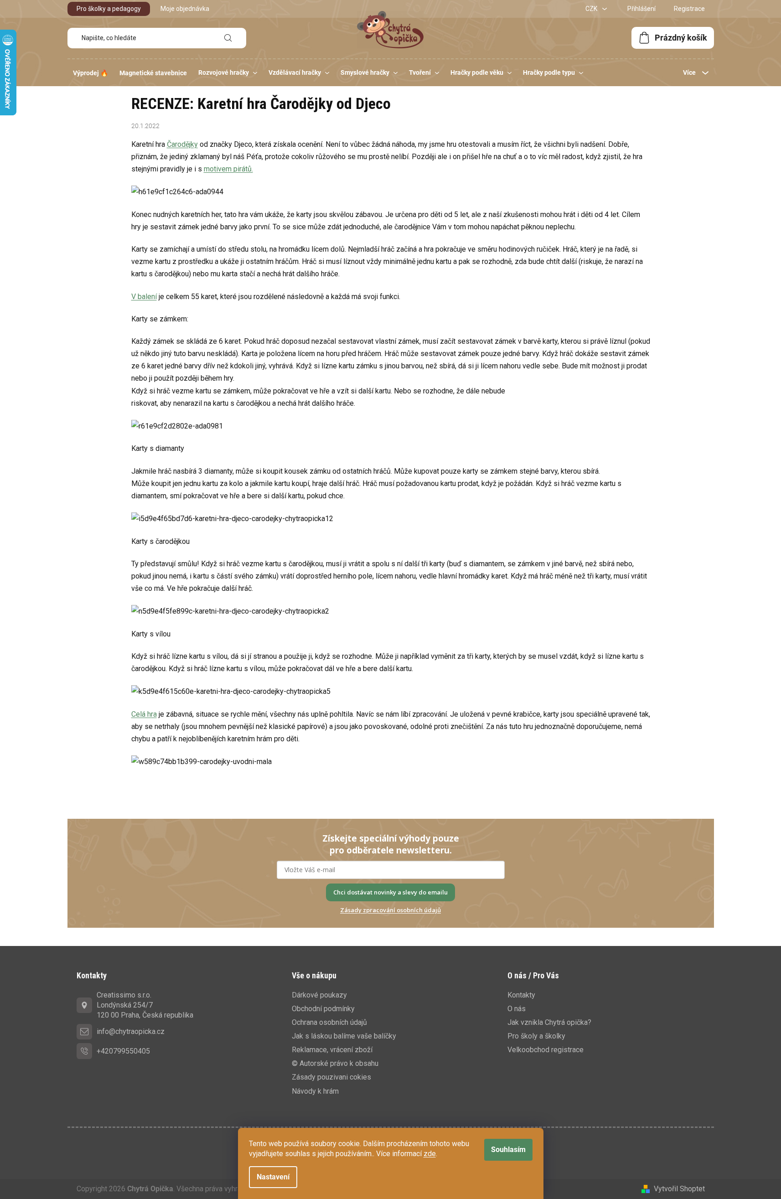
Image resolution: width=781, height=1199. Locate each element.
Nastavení (273, 1177)
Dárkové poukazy (319, 995)
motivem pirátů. (228, 169)
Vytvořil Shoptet (679, 1188)
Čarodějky (182, 144)
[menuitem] (90, 73)
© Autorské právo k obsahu (335, 1063)
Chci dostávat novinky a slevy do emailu (390, 892)
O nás (516, 1008)
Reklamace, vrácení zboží (332, 1049)
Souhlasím (508, 1149)
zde (430, 1153)
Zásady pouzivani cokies (331, 1077)
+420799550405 (123, 1051)
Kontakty (521, 995)
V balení (144, 296)
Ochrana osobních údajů (329, 1022)
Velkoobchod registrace (545, 1049)
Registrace (689, 8)
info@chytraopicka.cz (131, 1031)
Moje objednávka (184, 8)
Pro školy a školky (536, 1036)
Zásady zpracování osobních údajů (390, 910)
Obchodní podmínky (323, 1008)
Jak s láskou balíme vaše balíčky (344, 1036)
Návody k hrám (315, 1091)
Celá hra (144, 714)
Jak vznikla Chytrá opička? (549, 1022)
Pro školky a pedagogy (109, 8)
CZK (592, 8)
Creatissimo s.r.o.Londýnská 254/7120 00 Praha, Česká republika (145, 1005)
